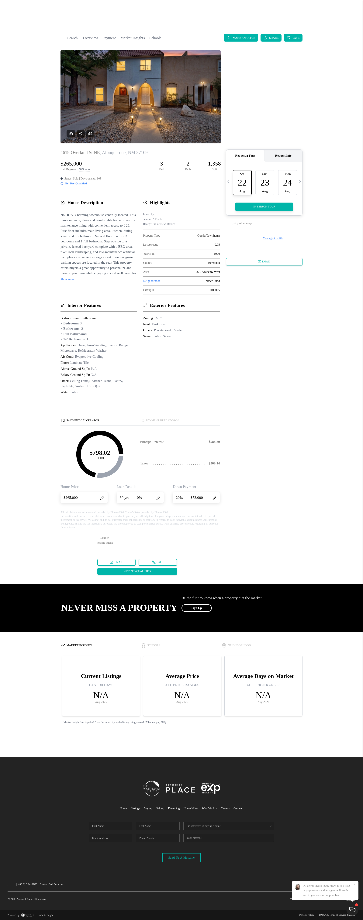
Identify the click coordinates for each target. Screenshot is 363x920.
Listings (135, 808)
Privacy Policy (306, 914)
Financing (174, 808)
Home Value (191, 808)
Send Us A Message (181, 857)
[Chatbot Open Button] (352, 909)
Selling (160, 808)
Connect (238, 808)
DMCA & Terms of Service (332, 914)
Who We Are (209, 808)
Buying (148, 808)
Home (123, 808)
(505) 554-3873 (28, 884)
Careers (225, 808)
